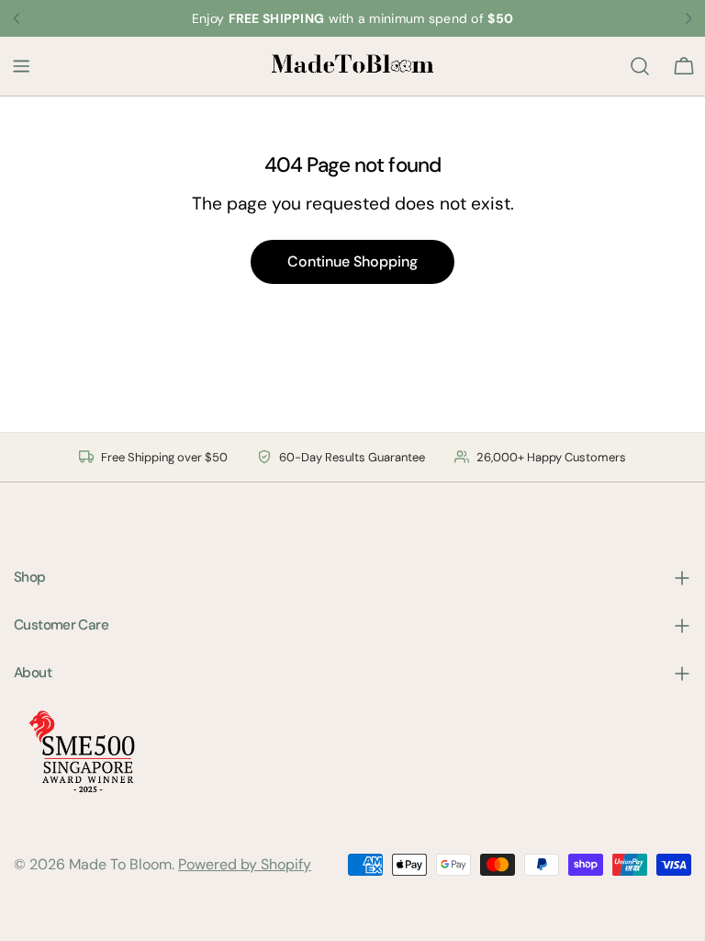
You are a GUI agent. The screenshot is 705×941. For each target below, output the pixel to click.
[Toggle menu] (21, 66)
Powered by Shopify (244, 864)
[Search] (639, 66)
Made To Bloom (120, 864)
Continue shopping (352, 261)
